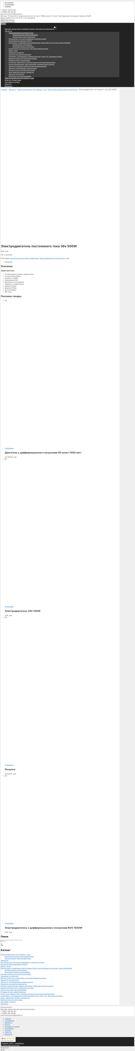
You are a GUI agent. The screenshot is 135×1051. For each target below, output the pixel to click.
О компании (9, 5)
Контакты (8, 86)
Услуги (7, 1025)
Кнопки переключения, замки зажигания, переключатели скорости (31, 64)
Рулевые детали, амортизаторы (19, 60)
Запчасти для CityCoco (16, 74)
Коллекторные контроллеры (22, 45)
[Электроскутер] (7, 22)
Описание (8, 262)
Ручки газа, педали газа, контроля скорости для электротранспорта (32, 62)
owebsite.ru (19, 1043)
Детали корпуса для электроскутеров (22, 70)
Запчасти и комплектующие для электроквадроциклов (27, 66)
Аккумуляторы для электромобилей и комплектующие (27, 39)
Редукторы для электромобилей (20, 76)
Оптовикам (9, 3)
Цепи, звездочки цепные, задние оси (21, 72)
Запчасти (8, 31)
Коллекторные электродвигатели (24, 37)
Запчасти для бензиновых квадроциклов (23, 68)
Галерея (8, 6)
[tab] (62, 262)
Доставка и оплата (12, 82)
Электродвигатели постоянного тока (21, 33)
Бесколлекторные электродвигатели (25, 35)
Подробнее (9, 448)
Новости (8, 84)
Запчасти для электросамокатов (20, 54)
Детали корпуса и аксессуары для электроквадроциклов (28, 49)
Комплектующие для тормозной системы (23, 58)
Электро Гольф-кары (13, 80)
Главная (4, 90)
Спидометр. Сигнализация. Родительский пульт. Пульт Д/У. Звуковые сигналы (35, 56)
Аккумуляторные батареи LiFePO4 (20, 41)
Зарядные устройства (16, 52)
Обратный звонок (8, 20)
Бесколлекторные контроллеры (23, 47)
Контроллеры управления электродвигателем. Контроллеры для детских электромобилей (39, 43)
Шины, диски (13, 50)
